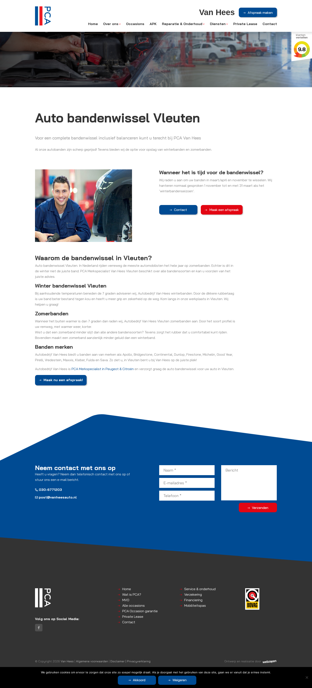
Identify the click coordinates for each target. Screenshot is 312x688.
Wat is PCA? (131, 594)
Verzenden (260, 507)
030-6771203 (50, 489)
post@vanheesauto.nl (58, 497)
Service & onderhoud (200, 589)
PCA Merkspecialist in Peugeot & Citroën (103, 369)
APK (153, 24)
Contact (270, 24)
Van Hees (67, 661)
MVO (125, 600)
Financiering (193, 600)
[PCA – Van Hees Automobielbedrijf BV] (43, 15)
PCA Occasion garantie (140, 611)
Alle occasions (133, 605)
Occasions (135, 24)
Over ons (110, 24)
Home (93, 24)
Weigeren (180, 680)
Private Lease (245, 24)
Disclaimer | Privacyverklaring (130, 661)
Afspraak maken (260, 12)
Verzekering (193, 594)
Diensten (218, 24)
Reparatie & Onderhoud (182, 24)
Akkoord (139, 680)
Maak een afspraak (224, 210)
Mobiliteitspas (195, 605)
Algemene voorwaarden (92, 661)
